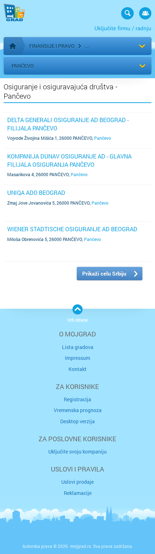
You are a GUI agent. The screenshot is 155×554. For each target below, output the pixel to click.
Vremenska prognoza (78, 410)
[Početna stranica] (13, 46)
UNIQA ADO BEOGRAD (36, 192)
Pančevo (23, 65)
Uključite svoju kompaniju (77, 451)
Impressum (77, 357)
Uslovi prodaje (77, 481)
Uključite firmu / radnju (122, 28)
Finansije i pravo (52, 46)
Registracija (77, 399)
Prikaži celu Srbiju (104, 273)
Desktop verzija (77, 421)
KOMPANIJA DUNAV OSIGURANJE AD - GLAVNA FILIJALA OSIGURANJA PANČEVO (69, 160)
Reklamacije (78, 493)
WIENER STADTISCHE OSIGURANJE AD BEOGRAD (72, 229)
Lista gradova (77, 347)
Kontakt (77, 369)
